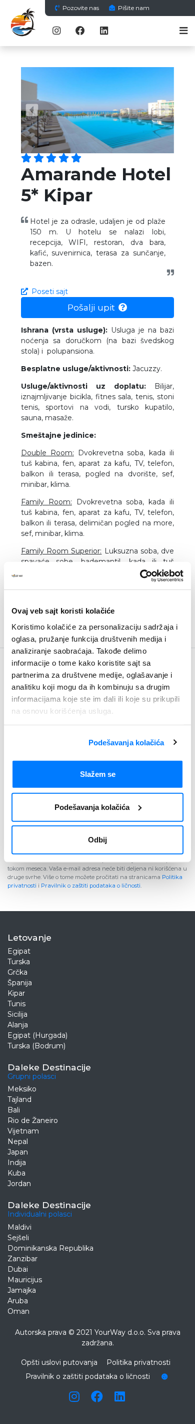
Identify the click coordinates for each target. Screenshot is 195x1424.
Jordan (19, 1183)
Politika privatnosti (138, 1362)
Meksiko (22, 1088)
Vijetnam (23, 1130)
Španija (20, 982)
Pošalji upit (91, 307)
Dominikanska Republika (51, 1248)
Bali (14, 1109)
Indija (17, 1162)
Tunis (17, 1003)
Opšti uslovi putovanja (59, 1362)
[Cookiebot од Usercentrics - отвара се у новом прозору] (140, 575)
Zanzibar (23, 1258)
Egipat (19, 951)
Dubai (18, 1269)
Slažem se (98, 774)
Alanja (18, 1024)
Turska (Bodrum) (37, 1045)
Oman (19, 1311)
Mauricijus (25, 1279)
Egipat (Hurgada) (38, 1035)
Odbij (97, 839)
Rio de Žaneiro (33, 1120)
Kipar (16, 993)
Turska (19, 961)
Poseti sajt (50, 291)
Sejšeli (18, 1237)
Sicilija (18, 1014)
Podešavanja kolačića (126, 742)
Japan (18, 1152)
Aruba (18, 1300)
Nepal (18, 1141)
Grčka (18, 972)
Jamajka (22, 1290)
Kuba (17, 1173)
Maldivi (20, 1227)
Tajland (20, 1099)
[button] (32, 110)
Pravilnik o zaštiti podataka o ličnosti (90, 885)
